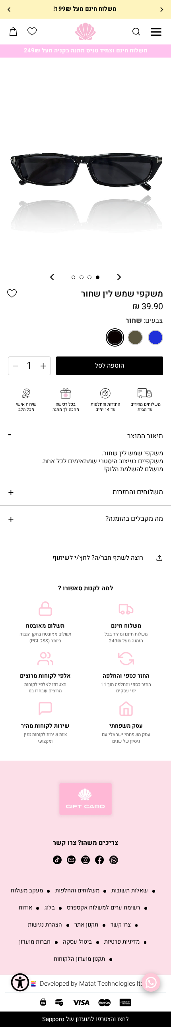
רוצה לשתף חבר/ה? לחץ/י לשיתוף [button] (97, 558)
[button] (136, 31)
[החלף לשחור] (114, 337)
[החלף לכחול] (155, 337)
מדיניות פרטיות (122, 942)
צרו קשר (121, 925)
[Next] (9, 9)
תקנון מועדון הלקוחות (79, 959)
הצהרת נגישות (45, 925)
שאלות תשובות (129, 891)
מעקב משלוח (27, 891)
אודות (25, 908)
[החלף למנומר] (135, 337)
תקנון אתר (86, 925)
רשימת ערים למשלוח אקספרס (103, 908)
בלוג (50, 908)
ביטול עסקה (77, 942)
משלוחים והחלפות (77, 891)
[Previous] (161, 9)
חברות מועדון (35, 942)
